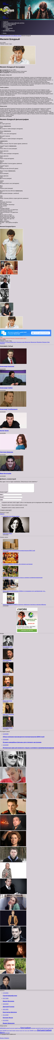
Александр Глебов (6, 388)
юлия (6, 1032)
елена (49, 1028)
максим (7, 1030)
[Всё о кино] (7, 14)
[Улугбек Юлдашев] (13, 989)
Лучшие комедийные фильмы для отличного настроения (17, 564)
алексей (8, 1028)
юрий (8, 1032)
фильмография (19, 338)
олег (23, 1030)
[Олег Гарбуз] (13, 862)
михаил (13, 1030)
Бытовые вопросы (9, 30)
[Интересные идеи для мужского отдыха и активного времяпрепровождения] (10, 576)
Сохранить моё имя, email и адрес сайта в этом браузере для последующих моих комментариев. (27, 502)
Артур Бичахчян (7, 660)
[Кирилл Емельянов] (13, 814)
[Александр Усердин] (13, 973)
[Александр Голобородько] (13, 406)
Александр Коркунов (7, 366)
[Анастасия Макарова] (8, 713)
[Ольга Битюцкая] (13, 846)
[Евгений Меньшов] (8, 645)
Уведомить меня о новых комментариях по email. (14, 505)
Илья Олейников (7, 687)
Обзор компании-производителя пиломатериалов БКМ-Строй (19, 550)
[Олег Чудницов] (13, 941)
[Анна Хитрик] (8, 672)
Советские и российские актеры (13, 23)
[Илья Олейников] (8, 686)
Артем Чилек (4, 430)
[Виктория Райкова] (13, 909)
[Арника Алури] (13, 766)
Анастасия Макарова (8, 714)
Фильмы (5, 26)
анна (19, 1028)
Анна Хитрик (6, 673)
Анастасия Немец (7, 533)
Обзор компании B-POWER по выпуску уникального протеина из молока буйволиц (24, 604)
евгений (41, 1028)
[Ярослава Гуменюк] (13, 798)
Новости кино (7, 25)
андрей (16, 1028)
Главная (2, 35)
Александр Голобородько (9, 409)
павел (28, 1030)
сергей (31, 1030)
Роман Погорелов (7, 700)
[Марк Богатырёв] (11, 470)
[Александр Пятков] (8, 726)
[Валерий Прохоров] (13, 877)
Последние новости (9, 24)
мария (10, 1030)
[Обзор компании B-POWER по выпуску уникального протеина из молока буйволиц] (10, 603)
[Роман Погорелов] (8, 699)
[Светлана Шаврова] (13, 449)
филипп (13, 338)
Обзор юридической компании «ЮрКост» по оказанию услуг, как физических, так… (24, 591)
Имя (1, 494)
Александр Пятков (7, 727)
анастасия (12, 1028)
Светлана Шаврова (6, 452)
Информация (9, 28)
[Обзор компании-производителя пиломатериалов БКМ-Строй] (10, 549)
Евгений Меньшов (7, 646)
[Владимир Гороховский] (13, 925)
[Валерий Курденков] (13, 830)
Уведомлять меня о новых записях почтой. (13, 507)
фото (25, 338)
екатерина (46, 1028)
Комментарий (4, 492)
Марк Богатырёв (5, 473)
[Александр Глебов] (13, 385)
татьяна (35, 1030)
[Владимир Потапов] (13, 782)
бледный (8, 338)
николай (20, 1030)
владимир (33, 1028)
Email (2, 497)
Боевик (7, 29)
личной (4, 1030)
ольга (26, 1030)
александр (3, 1028)
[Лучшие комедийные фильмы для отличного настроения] (10, 562)
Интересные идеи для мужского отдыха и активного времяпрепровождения (22, 577)
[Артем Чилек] (13, 427)
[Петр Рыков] (13, 893)
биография (3, 338)
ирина (1, 1030)
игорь (52, 1028)
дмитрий (38, 1028)
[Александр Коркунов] (13, 363)
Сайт (1, 499)
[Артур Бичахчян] (8, 659)
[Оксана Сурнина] (13, 957)
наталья (17, 1030)
